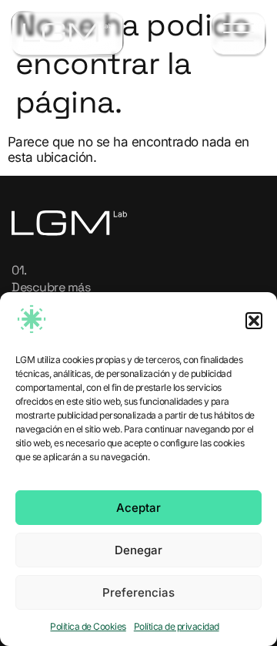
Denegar (138, 550)
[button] (254, 320)
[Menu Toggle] (238, 33)
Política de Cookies (87, 626)
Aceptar (138, 507)
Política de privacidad (176, 626)
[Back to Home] (67, 33)
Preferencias (138, 592)
